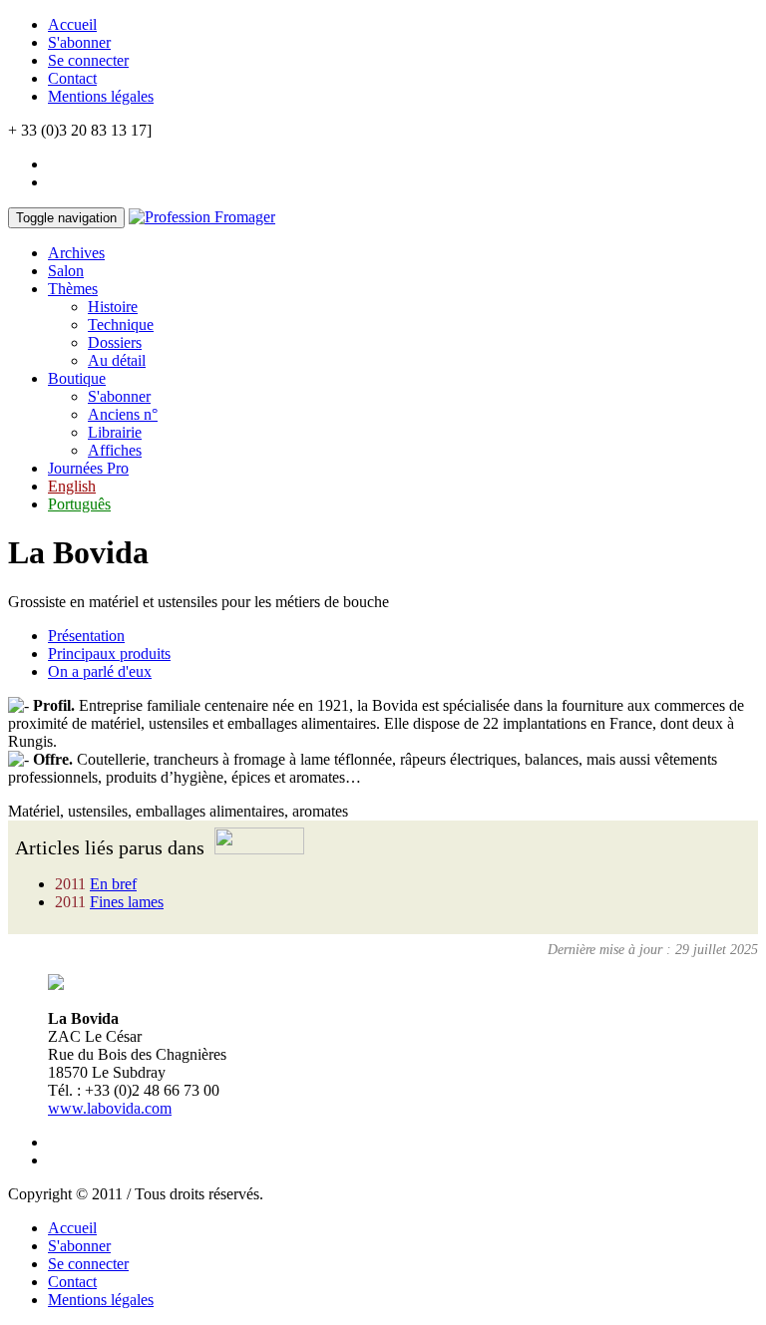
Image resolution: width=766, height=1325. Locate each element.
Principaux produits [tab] (109, 653)
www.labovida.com (110, 1108)
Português (79, 504)
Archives (76, 252)
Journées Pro (88, 468)
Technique (121, 324)
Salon (66, 270)
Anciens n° (123, 414)
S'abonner (79, 42)
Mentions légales (101, 96)
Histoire (113, 306)
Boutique (77, 378)
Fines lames (127, 901)
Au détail (117, 360)
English (72, 486)
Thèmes (73, 288)
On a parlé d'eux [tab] (100, 671)
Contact (72, 78)
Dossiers (115, 342)
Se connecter (88, 60)
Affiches (115, 450)
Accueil (72, 24)
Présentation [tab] (86, 635)
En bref (113, 883)
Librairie (115, 432)
